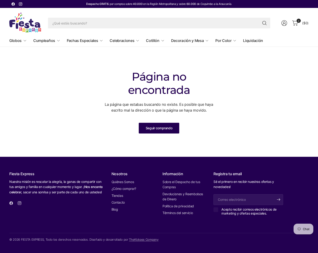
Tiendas (117, 196)
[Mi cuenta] (284, 23)
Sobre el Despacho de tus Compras (181, 184)
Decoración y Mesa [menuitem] (187, 40)
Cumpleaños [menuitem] (44, 40)
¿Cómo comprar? (124, 189)
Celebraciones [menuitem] (122, 40)
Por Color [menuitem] (223, 40)
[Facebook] (13, 4)
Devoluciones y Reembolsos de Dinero (182, 196)
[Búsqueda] (264, 23)
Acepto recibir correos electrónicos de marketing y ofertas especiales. (249, 211)
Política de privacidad (178, 206)
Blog (115, 209)
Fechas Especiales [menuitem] (82, 40)
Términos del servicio (177, 213)
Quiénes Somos (123, 182)
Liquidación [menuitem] (253, 40)
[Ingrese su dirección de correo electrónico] (278, 199)
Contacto (118, 202)
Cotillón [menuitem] (152, 40)
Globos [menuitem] (15, 40)
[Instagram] (20, 4)
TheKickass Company (143, 239)
